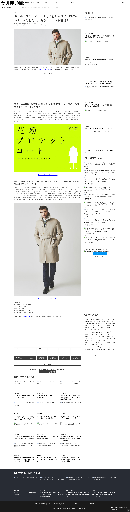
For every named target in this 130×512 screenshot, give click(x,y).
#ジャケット (111, 338)
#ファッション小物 (100, 340)
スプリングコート (35, 25)
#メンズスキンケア (102, 349)
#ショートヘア (104, 342)
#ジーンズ (86, 330)
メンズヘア (52, 2)
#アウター (112, 323)
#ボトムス (111, 325)
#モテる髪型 (111, 342)
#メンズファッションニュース (92, 332)
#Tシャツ (97, 323)
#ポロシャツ (104, 347)
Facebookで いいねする (31, 358)
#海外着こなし (100, 319)
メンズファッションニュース (59, 25)
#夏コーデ (86, 325)
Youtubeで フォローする (53, 358)
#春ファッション (98, 321)
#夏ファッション (109, 319)
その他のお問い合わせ (61, 504)
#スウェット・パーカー (90, 347)
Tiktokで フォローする (64, 358)
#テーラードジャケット (93, 328)
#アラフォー (111, 349)
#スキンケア (87, 338)
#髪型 (85, 328)
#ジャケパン (99, 345)
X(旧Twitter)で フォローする (19, 358)
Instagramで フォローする (42, 358)
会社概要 (92, 504)
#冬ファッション (108, 321)
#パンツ (104, 330)
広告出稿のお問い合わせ (42, 504)
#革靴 (92, 323)
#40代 (99, 347)
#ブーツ (97, 342)
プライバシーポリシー (79, 504)
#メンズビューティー (96, 330)
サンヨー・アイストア (45, 69)
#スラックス (92, 336)
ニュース (47, 2)
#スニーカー (87, 323)
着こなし (27, 2)
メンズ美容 (37, 2)
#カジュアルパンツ (89, 340)
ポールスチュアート (46, 25)
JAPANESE (121, 3)
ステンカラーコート (13, 7)
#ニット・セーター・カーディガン (93, 334)
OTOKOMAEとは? (69, 2)
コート (16, 25)
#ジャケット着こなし (90, 345)
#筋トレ (105, 334)
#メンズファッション (90, 319)
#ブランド (111, 334)
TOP (2, 7)
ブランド (42, 2)
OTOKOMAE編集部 (21, 23)
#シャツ (92, 325)
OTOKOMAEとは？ (48, 364)
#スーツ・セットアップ (101, 325)
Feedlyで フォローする (76, 358)
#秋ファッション (88, 321)
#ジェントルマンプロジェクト (99, 338)
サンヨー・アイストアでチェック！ (47, 175)
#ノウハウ (104, 332)
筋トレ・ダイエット (60, 2)
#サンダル (110, 336)
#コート (103, 328)
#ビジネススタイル (101, 336)
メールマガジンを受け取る (47, 372)
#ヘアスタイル (104, 323)
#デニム (108, 328)
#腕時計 (109, 332)
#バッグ (86, 336)
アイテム (32, 2)
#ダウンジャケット (89, 342)
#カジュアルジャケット (90, 349)
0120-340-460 (27, 316)
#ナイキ (110, 347)
